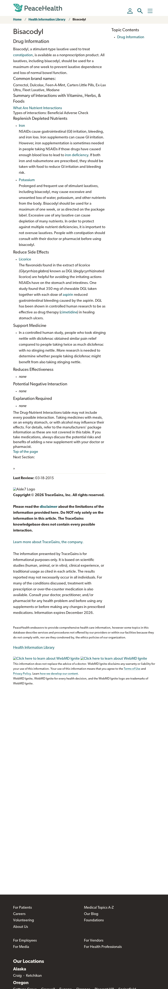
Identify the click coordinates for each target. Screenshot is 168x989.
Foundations (94, 920)
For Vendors (93, 941)
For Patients (22, 908)
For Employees (25, 941)
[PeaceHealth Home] (37, 8)
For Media (21, 947)
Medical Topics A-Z (99, 908)
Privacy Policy (22, 673)
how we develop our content (59, 673)
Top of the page (25, 452)
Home (17, 19)
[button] (140, 11)
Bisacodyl (79, 19)
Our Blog (91, 914)
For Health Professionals (103, 947)
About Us (20, 927)
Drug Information (130, 37)
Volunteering (23, 920)
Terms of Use (132, 669)
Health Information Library (46, 19)
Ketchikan (34, 976)
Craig (17, 976)
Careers (19, 914)
